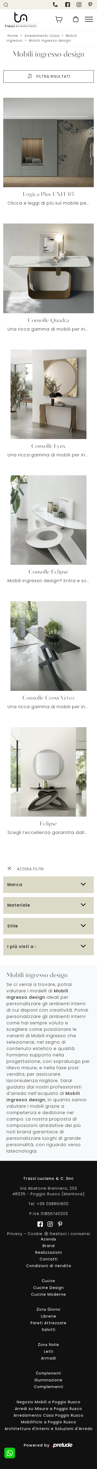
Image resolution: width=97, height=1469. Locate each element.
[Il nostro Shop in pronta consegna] (75, 19)
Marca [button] (14, 884)
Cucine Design (48, 1287)
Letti (48, 1351)
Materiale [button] (18, 905)
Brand (49, 1245)
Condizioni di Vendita (48, 1265)
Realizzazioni (48, 1252)
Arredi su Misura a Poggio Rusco (48, 1408)
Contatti (49, 1259)
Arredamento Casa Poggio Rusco (48, 1415)
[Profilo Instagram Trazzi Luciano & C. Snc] (79, 4)
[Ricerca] (6, 4)
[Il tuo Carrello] (59, 19)
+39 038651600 (53, 1203)
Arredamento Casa (42, 35)
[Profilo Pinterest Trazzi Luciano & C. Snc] (58, 1223)
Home (13, 35)
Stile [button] (12, 926)
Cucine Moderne (48, 1294)
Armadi (48, 1358)
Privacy (15, 1233)
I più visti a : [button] (21, 946)
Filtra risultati (52, 76)
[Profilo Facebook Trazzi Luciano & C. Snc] (68, 4)
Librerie (48, 1316)
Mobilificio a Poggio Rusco (48, 1422)
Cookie (35, 1233)
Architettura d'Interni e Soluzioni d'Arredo (49, 1428)
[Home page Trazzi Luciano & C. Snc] (24, 19)
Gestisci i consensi (69, 1233)
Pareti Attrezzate (48, 1323)
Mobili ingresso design (50, 40)
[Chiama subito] (56, 4)
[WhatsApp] (9, 1453)
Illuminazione (48, 1380)
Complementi (48, 1386)
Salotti (49, 1329)
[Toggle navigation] (89, 19)
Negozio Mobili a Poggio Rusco (49, 1402)
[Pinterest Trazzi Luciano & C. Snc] (91, 4)
